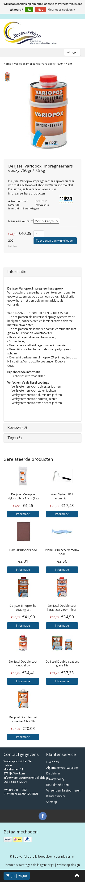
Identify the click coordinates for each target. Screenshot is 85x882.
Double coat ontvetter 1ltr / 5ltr (23, 719)
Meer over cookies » (61, 9)
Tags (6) (14, 437)
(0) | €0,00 (18, 875)
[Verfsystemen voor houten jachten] (9, 399)
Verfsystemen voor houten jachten (34, 399)
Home (7, 63)
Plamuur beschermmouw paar (62, 552)
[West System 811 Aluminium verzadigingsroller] (61, 476)
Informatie (16, 271)
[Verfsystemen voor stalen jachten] (9, 391)
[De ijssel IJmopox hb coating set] (23, 587)
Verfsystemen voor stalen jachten (34, 391)
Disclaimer (53, 773)
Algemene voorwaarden (62, 768)
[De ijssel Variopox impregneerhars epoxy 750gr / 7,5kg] (7, 76)
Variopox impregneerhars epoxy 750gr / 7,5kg (43, 63)
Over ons (52, 762)
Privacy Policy (55, 779)
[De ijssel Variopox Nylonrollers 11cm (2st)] (23, 476)
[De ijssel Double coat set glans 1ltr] (61, 643)
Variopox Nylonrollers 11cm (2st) (23, 496)
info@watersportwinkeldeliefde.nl (26, 778)
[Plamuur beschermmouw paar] (61, 531)
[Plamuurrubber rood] (23, 531)
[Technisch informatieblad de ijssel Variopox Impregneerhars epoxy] (7, 282)
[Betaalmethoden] (18, 839)
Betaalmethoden (57, 785)
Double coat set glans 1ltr (62, 664)
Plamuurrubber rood (23, 550)
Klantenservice (56, 796)
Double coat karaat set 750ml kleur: (62, 608)
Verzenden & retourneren (63, 790)
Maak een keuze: (20, 221)
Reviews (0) (17, 427)
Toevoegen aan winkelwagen (55, 241)
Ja (29, 9)
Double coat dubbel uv (23, 664)
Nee (40, 9)
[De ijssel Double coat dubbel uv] (23, 643)
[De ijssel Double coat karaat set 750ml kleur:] (61, 587)
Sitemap (51, 802)
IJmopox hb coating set (23, 608)
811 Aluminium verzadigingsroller (62, 498)
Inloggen (72, 52)
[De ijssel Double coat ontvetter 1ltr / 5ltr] (23, 699)
